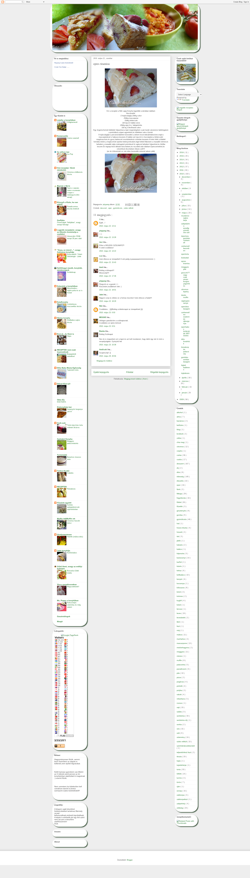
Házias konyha (63, 318)
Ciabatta (70, 473)
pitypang (103, 231)
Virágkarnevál (72, 122)
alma (179, 417)
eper (110, 208)
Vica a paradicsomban (67, 584)
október (185, 188)
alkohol (180, 412)
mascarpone (182, 643)
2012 (182, 167)
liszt (178, 626)
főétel (179, 502)
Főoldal (129, 372)
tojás (179, 761)
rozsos (180, 703)
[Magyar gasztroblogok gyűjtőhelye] (186, 128)
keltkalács (181, 575)
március (185, 381)
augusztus (186, 200)
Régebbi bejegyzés (159, 372)
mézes (180, 656)
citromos (180, 447)
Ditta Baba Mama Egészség (69, 368)
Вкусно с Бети (63, 186)
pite (178, 673)
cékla (179, 438)
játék (179, 541)
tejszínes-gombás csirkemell (185, 239)
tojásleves (185, 373)
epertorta (185, 254)
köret (179, 592)
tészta (179, 756)
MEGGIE (103, 317)
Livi (101, 256)
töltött (179, 774)
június (184, 209)
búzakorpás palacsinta (185, 350)
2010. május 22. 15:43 (107, 262)
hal (178, 523)
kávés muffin (184, 296)
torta (179, 769)
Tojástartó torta (72, 370)
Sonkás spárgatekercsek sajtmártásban (73, 507)
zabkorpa (181, 795)
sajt (178, 707)
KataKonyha (62, 302)
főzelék (180, 506)
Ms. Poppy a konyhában (68, 600)
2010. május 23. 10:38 (107, 345)
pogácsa (180, 682)
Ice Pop (70, 154)
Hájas (69, 336)
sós (178, 729)
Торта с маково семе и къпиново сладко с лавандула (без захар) (73, 192)
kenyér (180, 579)
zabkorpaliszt (182, 799)
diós (179, 472)
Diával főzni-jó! (63, 384)
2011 (182, 170)
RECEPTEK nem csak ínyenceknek (66, 351)
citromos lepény (185, 290)
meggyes (181, 652)
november (186, 183)
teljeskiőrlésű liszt (184, 752)
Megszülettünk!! (73, 587)
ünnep (179, 791)
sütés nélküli (128, 208)
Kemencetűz (62, 136)
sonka (179, 724)
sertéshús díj (182, 720)
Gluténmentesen (64, 534)
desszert (103, 208)
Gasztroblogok (63, 616)
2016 (182, 152)
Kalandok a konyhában (67, 286)
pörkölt (180, 686)
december (186, 177)
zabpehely (181, 804)
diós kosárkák (185, 341)
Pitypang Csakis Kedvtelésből (63, 63)
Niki (101, 306)
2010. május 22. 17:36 (107, 276)
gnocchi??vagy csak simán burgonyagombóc (185, 279)
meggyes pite (185, 268)
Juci (101, 242)
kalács (179, 549)
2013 (182, 163)
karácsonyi (181, 558)
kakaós (180, 545)
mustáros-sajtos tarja (185, 218)
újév (179, 786)
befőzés (180, 425)
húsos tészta (182, 528)
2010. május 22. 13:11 (107, 226)
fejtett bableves (185, 367)
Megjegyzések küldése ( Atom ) (136, 379)
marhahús (181, 639)
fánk (179, 489)
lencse (180, 609)
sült (178, 733)
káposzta (181, 553)
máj (178, 630)
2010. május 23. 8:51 (107, 326)
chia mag (181, 442)
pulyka (180, 690)
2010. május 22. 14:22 (107, 251)
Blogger (129, 860)
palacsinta (181, 665)
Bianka (102, 331)
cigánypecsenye (185, 302)
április (184, 378)
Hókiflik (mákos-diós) (75, 537)
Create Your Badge (60, 67)
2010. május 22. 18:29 (107, 301)
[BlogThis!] (129, 204)
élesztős (180, 481)
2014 (182, 159)
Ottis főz (61, 400)
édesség (180, 476)
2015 (182, 156)
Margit (60, 621)
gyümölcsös (118, 208)
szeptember (187, 194)
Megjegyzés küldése (104, 361)
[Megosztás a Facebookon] (135, 204)
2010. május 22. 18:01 (107, 290)
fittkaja (180, 494)
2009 (182, 399)
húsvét (180, 532)
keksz (179, 570)
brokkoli (180, 434)
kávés (179, 566)
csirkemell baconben (185, 248)
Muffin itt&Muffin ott (66, 519)
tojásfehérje (182, 765)
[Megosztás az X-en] (132, 204)
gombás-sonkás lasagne (185, 359)
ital (178, 536)
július (184, 206)
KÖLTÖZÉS (61, 402)
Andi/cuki (103, 349)
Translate (186, 100)
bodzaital (185, 258)
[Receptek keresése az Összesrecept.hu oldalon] (186, 110)
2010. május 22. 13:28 (107, 237)
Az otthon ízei (63, 152)
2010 (182, 174)
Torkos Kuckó (63, 471)
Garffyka (61, 220)
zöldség (180, 808)
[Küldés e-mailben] (126, 204)
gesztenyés (182, 511)
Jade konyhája (63, 551)
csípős (180, 451)
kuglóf (179, 600)
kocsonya (181, 583)
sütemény (181, 737)
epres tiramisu (185, 262)
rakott (179, 694)
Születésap (71, 272)
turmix (179, 778)
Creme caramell (73, 138)
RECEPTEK (62, 487)
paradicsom (182, 669)
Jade (101, 295)
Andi (101, 267)
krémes (180, 596)
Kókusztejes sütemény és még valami (74, 605)
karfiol (179, 562)
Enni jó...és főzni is (65, 334)
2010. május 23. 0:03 (107, 312)
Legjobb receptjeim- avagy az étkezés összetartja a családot (69, 232)
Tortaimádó (62, 455)
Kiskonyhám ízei (64, 407)
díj (178, 468)
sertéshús (181, 716)
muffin (179, 660)
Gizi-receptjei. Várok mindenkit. (66, 169)
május (184, 213)
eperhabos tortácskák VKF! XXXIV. (185, 331)
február (185, 387)
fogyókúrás (181, 498)
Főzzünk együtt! (64, 503)
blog (179, 429)
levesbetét (181, 618)
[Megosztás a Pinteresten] (138, 204)
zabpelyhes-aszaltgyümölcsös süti (185, 228)
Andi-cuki (61, 423)
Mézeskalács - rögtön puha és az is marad (74, 290)
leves (179, 613)
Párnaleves (71, 489)
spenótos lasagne (185, 308)
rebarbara (181, 699)
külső (179, 605)
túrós (179, 782)
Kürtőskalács (72, 553)
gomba (180, 515)
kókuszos (181, 588)
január (185, 393)
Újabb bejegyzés (101, 372)
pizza (179, 677)
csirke (179, 455)
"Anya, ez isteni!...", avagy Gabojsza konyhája (68, 251)
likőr (179, 622)
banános (180, 421)
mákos (180, 635)
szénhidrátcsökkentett (186, 746)
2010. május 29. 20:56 (107, 356)
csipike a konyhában (66, 120)
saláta (179, 712)
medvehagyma (183, 648)
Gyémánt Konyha (64, 439)
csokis (179, 459)
